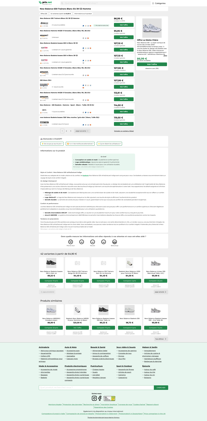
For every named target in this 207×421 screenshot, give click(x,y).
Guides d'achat (139, 404)
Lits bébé (96, 375)
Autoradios (71, 356)
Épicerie (146, 366)
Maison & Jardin (149, 347)
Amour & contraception (102, 353)
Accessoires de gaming (127, 351)
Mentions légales (55, 404)
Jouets (95, 372)
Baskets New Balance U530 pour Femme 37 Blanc (129, 272)
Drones (121, 356)
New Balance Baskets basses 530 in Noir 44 (51, 272)
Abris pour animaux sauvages (52, 351)
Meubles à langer (99, 378)
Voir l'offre (152, 64)
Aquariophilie (46, 353)
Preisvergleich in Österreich (106, 414)
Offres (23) (44, 13)
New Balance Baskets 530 (130, 318)
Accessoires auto (73, 351)
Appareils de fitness (126, 369)
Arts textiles (45, 372)
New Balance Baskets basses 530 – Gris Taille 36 (155, 319)
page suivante (159, 292)
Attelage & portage (74, 353)
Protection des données (72, 404)
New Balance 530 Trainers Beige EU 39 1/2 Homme (77, 272)
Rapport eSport (153, 404)
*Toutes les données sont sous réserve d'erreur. (103, 417)
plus (165, 56)
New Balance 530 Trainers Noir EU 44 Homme (104, 272)
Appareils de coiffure (101, 356)
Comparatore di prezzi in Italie (53, 414)
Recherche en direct (92, 404)
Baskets (44, 378)
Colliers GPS (45, 356)
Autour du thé (149, 372)
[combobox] (107, 3)
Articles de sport (124, 372)
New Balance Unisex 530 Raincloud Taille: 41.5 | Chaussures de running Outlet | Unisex (155, 272)
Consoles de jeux (125, 353)
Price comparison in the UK (154, 414)
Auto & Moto (71, 347)
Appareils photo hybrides (76, 372)
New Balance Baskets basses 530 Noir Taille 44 (103, 319)
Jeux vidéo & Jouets (126, 347)
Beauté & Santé (98, 347)
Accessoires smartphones (77, 369)
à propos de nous (125, 404)
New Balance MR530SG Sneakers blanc (51, 319)
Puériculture (97, 366)
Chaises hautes (98, 369)
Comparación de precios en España (80, 414)
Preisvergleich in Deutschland (131, 414)
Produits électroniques (76, 366)
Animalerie (44, 347)
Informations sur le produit (83, 13)
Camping (122, 375)
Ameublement (150, 351)
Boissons (147, 378)
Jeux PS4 (121, 359)
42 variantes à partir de (61, 13)
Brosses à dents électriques (103, 359)
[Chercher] (62, 3)
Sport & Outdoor (124, 366)
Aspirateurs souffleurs (152, 359)
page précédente (48, 292)
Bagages (44, 375)
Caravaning (122, 378)
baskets (86, 175)
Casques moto (72, 359)
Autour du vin (149, 375)
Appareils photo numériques (78, 375)
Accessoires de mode (49, 369)
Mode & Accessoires (48, 366)
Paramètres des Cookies (103, 407)
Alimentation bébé (100, 351)
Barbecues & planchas (153, 361)
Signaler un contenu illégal (124, 131)
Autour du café (150, 369)
